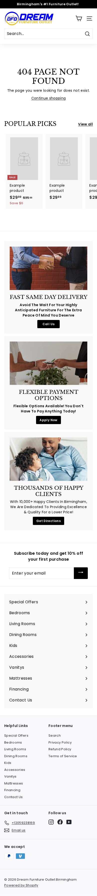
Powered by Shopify (21, 885)
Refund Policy (59, 749)
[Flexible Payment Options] (48, 363)
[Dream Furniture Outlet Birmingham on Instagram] (51, 822)
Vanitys (10, 776)
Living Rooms (15, 749)
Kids (7, 762)
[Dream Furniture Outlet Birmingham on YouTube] (69, 822)
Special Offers (16, 735)
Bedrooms (13, 742)
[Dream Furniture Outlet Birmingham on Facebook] (60, 822)
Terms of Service (62, 756)
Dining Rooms (15, 756)
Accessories (14, 769)
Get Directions (48, 521)
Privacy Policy (60, 742)
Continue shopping (48, 98)
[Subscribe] (81, 573)
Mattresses (13, 783)
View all (85, 124)
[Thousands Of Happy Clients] (48, 459)
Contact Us (13, 797)
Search (54, 735)
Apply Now (48, 420)
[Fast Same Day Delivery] (48, 268)
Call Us (48, 324)
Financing (12, 790)
